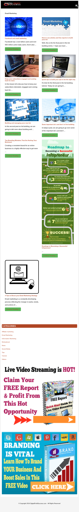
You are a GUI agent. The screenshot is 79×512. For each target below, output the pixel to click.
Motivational (6, 342)
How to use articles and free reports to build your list (57, 38)
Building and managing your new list (18, 123)
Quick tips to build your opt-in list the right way (58, 79)
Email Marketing (7, 335)
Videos (4, 359)
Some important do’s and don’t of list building (58, 124)
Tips (3, 352)
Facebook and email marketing (16, 38)
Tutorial (4, 356)
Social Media (6, 349)
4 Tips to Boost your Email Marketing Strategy (21, 295)
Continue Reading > (13, 49)
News (3, 345)
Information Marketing (9, 338)
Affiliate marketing (7, 331)
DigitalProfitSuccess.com (38, 503)
